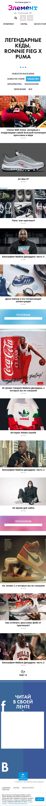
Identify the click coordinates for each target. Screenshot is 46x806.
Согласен (39, 799)
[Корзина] (30, 18)
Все (30, 89)
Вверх (23, 776)
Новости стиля (15, 79)
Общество (33, 79)
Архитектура (14, 84)
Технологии (32, 84)
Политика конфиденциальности (17, 803)
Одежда (5, 789)
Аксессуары (28, 788)
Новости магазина (23, 73)
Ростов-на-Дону (22, 2)
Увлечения (20, 89)
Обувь (16, 788)
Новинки (6, 788)
